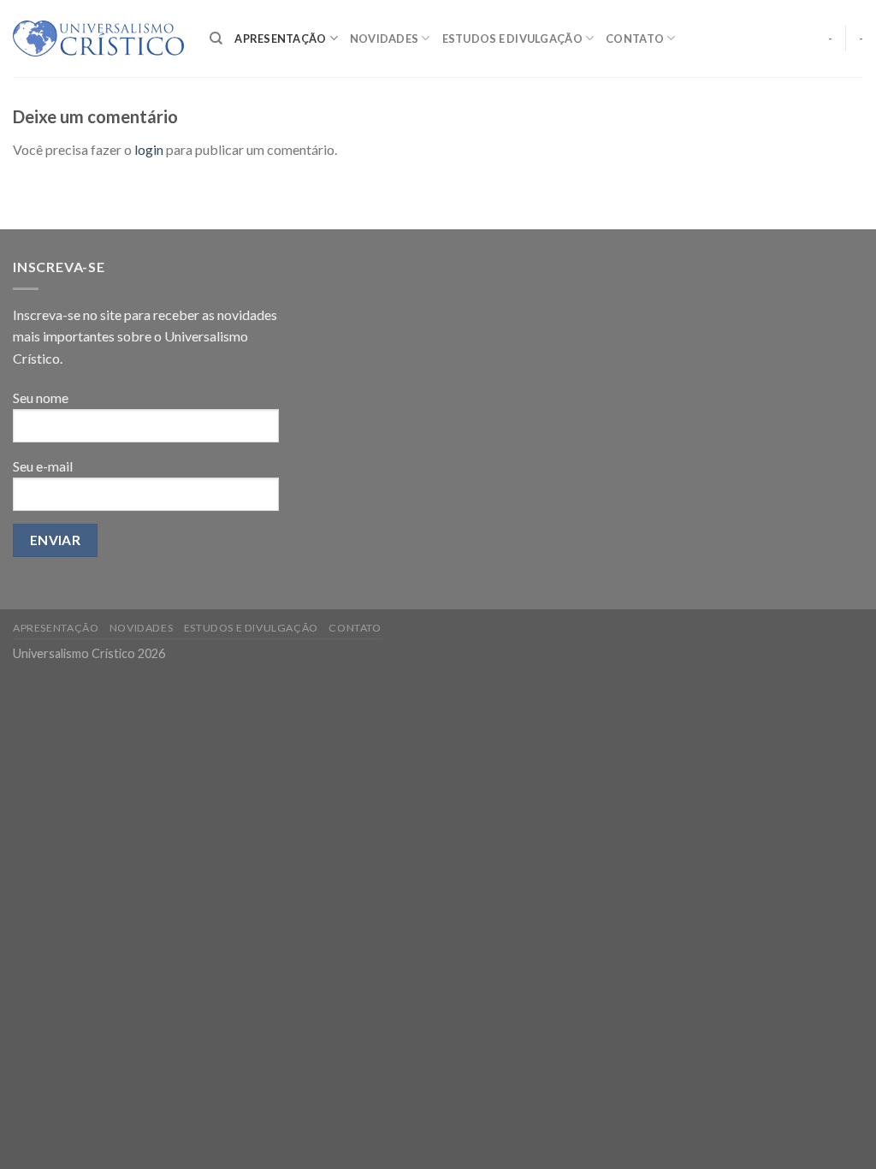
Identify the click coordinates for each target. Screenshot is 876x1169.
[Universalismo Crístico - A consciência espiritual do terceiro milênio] (98, 38)
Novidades (384, 38)
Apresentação (280, 38)
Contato (635, 38)
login (148, 149)
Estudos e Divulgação (512, 38)
